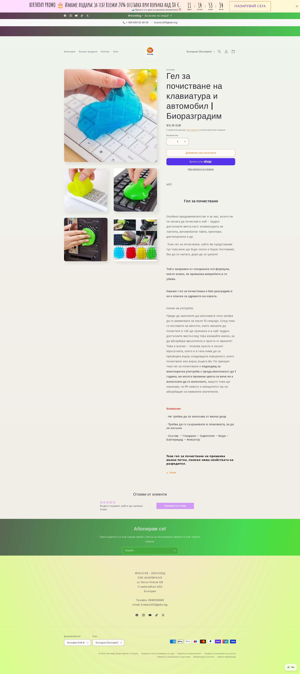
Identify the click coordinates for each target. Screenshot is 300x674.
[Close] (193, 310)
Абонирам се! (150, 355)
